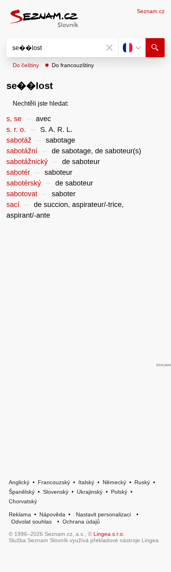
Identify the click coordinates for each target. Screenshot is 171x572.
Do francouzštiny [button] (73, 65)
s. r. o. (16, 129)
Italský (86, 482)
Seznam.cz (151, 11)
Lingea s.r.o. (108, 534)
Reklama (20, 514)
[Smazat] (109, 47)
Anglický (19, 482)
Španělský (22, 492)
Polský (119, 492)
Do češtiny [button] (26, 65)
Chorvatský (23, 501)
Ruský (142, 482)
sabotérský (23, 183)
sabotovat (21, 194)
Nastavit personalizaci (103, 514)
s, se (13, 119)
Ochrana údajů (81, 521)
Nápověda (52, 514)
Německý (114, 482)
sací (12, 205)
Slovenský (55, 492)
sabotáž (18, 140)
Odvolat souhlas (31, 521)
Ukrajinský (90, 492)
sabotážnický (27, 162)
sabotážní (21, 151)
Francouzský (54, 482)
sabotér (18, 172)
